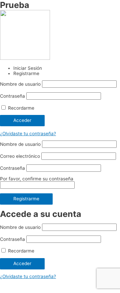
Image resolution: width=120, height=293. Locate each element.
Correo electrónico (20, 156)
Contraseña (12, 96)
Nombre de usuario (20, 84)
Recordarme (20, 108)
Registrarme (26, 198)
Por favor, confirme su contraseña (36, 178)
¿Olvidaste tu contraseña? (28, 133)
